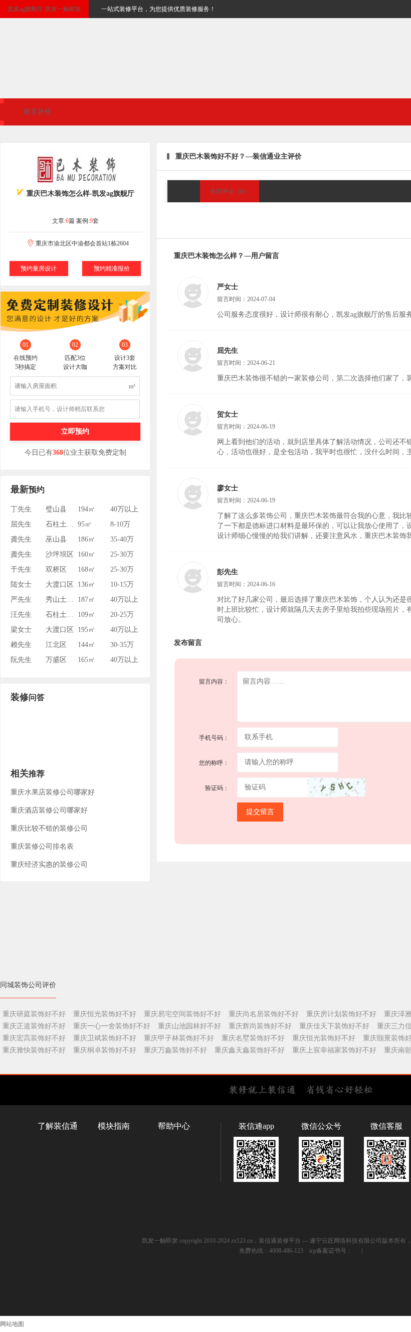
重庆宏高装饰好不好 (34, 1038)
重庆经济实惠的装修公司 (49, 864)
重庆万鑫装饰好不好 (175, 1050)
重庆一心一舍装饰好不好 (111, 1026)
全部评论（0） (229, 191)
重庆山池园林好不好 (189, 1026)
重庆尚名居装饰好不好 (264, 1014)
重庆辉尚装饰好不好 (260, 1026)
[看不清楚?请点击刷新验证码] (336, 787)
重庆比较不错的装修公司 (49, 828)
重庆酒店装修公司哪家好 (49, 810)
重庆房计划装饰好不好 (341, 1014)
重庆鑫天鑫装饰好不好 (250, 1050)
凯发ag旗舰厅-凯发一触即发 (44, 9)
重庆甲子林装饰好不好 (179, 1038)
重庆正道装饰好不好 (34, 1026)
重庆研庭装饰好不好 (34, 1014)
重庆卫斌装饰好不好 (104, 1038)
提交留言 (260, 812)
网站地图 (12, 1323)
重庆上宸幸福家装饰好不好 (334, 1050)
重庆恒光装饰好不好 (104, 1014)
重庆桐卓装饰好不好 (104, 1050)
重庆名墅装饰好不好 (253, 1038)
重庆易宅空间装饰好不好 (182, 1014)
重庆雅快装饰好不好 (34, 1050)
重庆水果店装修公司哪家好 (53, 792)
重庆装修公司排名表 (42, 846)
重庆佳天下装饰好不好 (334, 1026)
